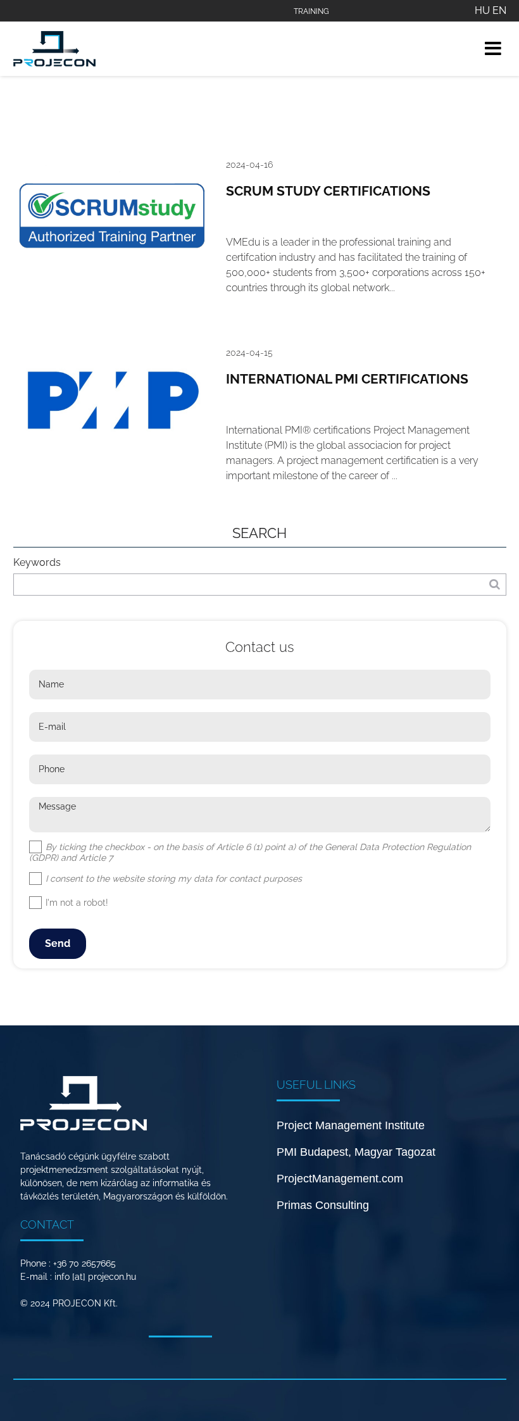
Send (57, 943)
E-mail (52, 726)
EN (499, 10)
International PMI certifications (347, 379)
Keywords (37, 562)
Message (57, 806)
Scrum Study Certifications (328, 191)
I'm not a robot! (75, 903)
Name (51, 684)
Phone (52, 769)
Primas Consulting (323, 1205)
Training (311, 11)
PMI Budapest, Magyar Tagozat (356, 1152)
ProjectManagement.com (340, 1178)
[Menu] (493, 48)
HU (482, 10)
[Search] (495, 584)
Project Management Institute (351, 1125)
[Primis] (54, 48)
